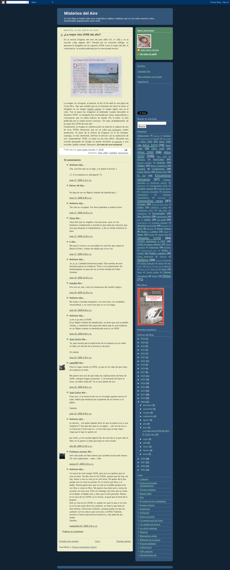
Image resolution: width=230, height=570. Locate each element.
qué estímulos (114, 130)
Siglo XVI (154, 269)
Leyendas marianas (160, 223)
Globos (140, 207)
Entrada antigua (124, 541)
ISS (138, 220)
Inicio (97, 541)
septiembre (148, 416)
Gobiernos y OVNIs (158, 207)
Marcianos (165, 226)
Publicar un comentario (72, 531)
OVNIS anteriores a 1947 (151, 241)
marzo (146, 447)
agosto (146, 420)
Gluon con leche (147, 517)
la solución (117, 142)
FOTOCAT (144, 513)
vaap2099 (73, 363)
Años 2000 (103, 153)
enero (146, 454)
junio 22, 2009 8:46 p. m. (80, 387)
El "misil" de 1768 (150, 434)
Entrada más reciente (69, 541)
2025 (143, 343)
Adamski (156, 136)
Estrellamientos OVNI (158, 186)
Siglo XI (149, 266)
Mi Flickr (141, 66)
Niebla (166, 232)
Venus (166, 276)
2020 (143, 361)
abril (145, 443)
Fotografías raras (150, 201)
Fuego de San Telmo (160, 204)
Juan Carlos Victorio (150, 50)
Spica (139, 272)
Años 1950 (146, 141)
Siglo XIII (167, 266)
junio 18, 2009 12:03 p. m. (81, 278)
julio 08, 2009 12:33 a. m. (80, 446)
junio (145, 428)
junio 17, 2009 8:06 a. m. (80, 198)
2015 (143, 380)
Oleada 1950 (163, 235)
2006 (143, 466)
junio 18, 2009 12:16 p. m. (81, 293)
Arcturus (141, 160)
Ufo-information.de (148, 555)
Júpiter (147, 219)
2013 (143, 387)
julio (145, 424)
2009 (143, 402)
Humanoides (158, 213)
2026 (143, 339)
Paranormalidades (148, 544)
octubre (146, 413)
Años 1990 (157, 148)
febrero (146, 450)
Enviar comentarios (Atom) (84, 547)
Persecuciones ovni (149, 250)
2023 (143, 350)
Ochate (151, 235)
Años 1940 (167, 139)
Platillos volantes (157, 253)
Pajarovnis (153, 247)
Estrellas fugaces (145, 189)
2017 (143, 372)
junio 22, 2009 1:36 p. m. (80, 358)
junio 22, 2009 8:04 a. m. (80, 334)
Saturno (161, 263)
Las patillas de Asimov (150, 524)
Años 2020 (162, 157)
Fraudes (141, 204)
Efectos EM (161, 172)
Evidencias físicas (164, 189)
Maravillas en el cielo (146, 226)
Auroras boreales (144, 163)
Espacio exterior (147, 505)
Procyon (163, 257)
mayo (146, 439)
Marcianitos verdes (148, 536)
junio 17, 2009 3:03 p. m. (80, 254)
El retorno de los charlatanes (153, 501)
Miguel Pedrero (164, 229)
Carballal (113, 153)
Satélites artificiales (147, 263)
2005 (143, 470)
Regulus (159, 260)
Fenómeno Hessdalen (149, 192)
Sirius (163, 269)
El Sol (141, 175)
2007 (143, 462)
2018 (143, 369)
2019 (143, 365)
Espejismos (141, 186)
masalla (73, 283)
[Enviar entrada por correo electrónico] (125, 150)
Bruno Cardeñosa (159, 166)
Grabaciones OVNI (145, 210)
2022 (143, 354)
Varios (155, 276)
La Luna (161, 219)
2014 (143, 383)
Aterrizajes (158, 159)
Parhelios (167, 247)
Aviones (161, 162)
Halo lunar (162, 210)
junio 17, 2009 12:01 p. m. (81, 213)
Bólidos (141, 165)
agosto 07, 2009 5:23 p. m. (81, 464)
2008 (143, 459)
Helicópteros (142, 214)
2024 (143, 346)
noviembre (148, 409)
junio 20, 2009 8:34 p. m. (80, 310)
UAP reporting (146, 551)
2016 (143, 376)
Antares (156, 139)
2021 (143, 357)
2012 (143, 391)
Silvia (72, 218)
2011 (143, 395)
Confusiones (158, 169)
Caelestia (144, 479)
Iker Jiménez (144, 216)
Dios (142, 497)
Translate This (143, 71)
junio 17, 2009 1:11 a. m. (80, 180)
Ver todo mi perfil (148, 54)
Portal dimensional (145, 257)
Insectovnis (123, 153)
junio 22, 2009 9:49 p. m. (80, 414)
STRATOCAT (146, 548)
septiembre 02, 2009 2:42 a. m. (83, 526)
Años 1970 (150, 145)
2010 (143, 398)
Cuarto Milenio (144, 172)
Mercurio (150, 229)
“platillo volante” (94, 109)
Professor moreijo (78, 452)
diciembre (147, 405)
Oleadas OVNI (149, 238)
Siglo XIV (143, 269)
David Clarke (145, 494)
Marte (140, 229)
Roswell (168, 260)
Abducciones (143, 136)
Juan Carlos (75, 339)
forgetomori (145, 509)
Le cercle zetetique (148, 528)
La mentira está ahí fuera (151, 521)
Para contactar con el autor (149, 77)
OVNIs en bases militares (149, 244)
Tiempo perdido (152, 272)
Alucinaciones (145, 139)
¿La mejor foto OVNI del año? (155, 431)
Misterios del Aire (80, 13)
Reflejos (142, 260)
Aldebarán (167, 136)
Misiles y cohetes (149, 232)
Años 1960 (165, 141)
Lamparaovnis (142, 223)
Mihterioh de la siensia (150, 540)
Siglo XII (158, 266)
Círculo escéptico (148, 490)
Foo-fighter (162, 198)
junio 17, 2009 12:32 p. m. (81, 236)
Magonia (144, 532)
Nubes (140, 235)
